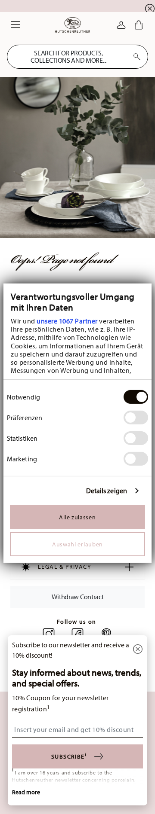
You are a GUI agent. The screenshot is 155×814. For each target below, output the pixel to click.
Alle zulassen (77, 517)
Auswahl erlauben (77, 544)
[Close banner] (150, 8)
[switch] (136, 417)
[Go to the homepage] (72, 25)
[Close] (138, 649)
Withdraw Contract (78, 596)
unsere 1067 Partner (67, 321)
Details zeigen (106, 491)
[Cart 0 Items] (138, 25)
